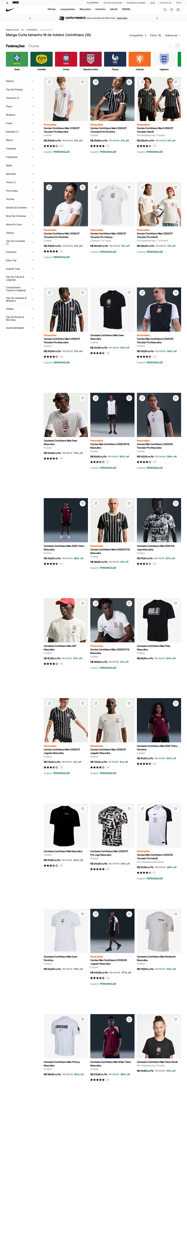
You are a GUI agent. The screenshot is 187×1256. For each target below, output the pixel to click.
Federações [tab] (15, 46)
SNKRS (126, 9)
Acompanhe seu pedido (136, 3)
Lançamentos (67, 9)
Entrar (178, 3)
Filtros (153, 35)
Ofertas (52, 9)
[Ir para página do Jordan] (7, 2)
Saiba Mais (120, 18)
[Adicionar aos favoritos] (83, 82)
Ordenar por (171, 35)
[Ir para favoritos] (172, 10)
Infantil (113, 9)
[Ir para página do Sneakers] (15, 2)
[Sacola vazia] (178, 10)
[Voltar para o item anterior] (30, 18)
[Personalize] (49, 82)
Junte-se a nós (165, 3)
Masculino (85, 9)
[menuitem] (51, 9)
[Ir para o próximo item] (157, 18)
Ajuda (152, 3)
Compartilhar (136, 35)
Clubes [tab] (33, 46)
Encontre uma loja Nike (113, 3)
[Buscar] (165, 10)
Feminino (100, 9)
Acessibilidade (93, 2)
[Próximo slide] (177, 45)
